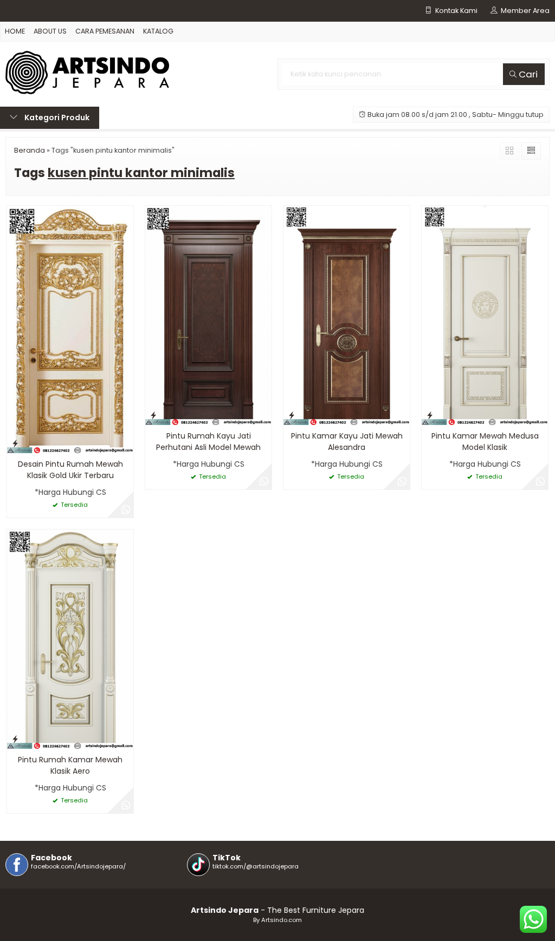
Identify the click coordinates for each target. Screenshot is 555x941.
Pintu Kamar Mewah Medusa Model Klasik (485, 441)
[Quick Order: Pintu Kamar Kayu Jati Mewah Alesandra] (291, 415)
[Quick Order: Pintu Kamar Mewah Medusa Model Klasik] (429, 415)
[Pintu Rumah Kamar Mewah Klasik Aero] (70, 638)
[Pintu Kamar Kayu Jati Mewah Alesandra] (346, 315)
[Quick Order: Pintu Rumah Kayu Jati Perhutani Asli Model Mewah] (153, 415)
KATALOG (158, 31)
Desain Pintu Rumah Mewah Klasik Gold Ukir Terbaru (70, 470)
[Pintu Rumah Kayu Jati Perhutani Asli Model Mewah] (208, 315)
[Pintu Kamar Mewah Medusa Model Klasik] (485, 315)
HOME (15, 31)
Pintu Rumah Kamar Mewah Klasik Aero (70, 765)
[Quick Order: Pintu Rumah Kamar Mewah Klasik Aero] (15, 739)
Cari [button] (527, 74)
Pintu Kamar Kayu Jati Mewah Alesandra (347, 441)
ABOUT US (50, 31)
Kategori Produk (56, 117)
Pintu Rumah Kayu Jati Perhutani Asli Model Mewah (208, 441)
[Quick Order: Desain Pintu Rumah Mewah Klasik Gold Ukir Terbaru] (15, 443)
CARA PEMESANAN (104, 31)
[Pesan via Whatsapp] (125, 510)
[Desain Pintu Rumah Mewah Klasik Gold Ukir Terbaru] (70, 329)
